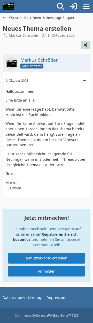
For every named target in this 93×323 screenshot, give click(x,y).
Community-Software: (47, 315)
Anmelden (47, 271)
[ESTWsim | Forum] (8, 6)
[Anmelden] (73, 6)
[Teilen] (85, 45)
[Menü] (86, 6)
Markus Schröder (23, 35)
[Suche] (60, 6)
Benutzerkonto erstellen (46, 258)
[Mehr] (84, 80)
